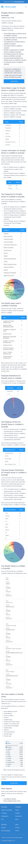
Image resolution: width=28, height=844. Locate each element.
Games (6, 270)
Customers (18, 816)
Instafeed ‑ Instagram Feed (9, 330)
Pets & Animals (8, 236)
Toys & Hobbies (8, 242)
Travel (5, 261)
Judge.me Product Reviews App (8, 321)
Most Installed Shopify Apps (12, 801)
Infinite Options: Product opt (7, 357)
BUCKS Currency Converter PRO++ (8, 348)
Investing (4, 813)
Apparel (6, 233)
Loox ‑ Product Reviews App (7, 352)
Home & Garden (8, 239)
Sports (6, 253)
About (17, 810)
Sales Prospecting (6, 810)
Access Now (14, 81)
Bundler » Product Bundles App (8, 341)
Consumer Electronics (10, 244)
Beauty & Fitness (8, 247)
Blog (16, 819)
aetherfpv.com (10, 606)
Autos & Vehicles (9, 267)
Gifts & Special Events (10, 264)
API (2, 819)
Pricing (3, 827)
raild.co (8, 583)
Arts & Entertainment (10, 258)
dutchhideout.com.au (12, 675)
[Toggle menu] (25, 6)
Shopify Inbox (7, 334)
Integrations (4, 816)
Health (6, 256)
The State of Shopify (10, 799)
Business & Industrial (10, 272)
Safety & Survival (9, 275)
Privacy (17, 827)
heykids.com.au (10, 629)
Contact (17, 813)
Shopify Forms (7, 345)
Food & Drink (7, 250)
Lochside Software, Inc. (8, 840)
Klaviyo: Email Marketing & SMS (8, 325)
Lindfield (8, 587)
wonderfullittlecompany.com (14, 652)
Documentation (5, 830)
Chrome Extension (19, 1)
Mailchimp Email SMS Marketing (9, 337)
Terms (17, 830)
